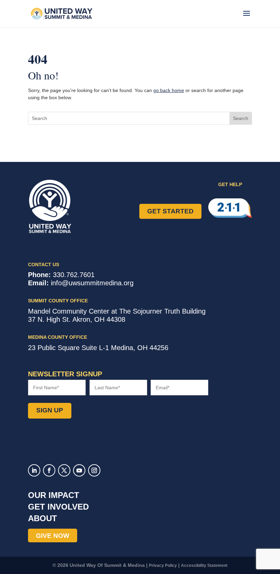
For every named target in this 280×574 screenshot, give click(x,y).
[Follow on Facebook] (49, 470)
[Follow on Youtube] (79, 470)
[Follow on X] (64, 470)
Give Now (52, 535)
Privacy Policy (163, 565)
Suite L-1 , (98, 347)
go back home (168, 90)
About (42, 518)
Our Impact (53, 495)
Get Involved (58, 506)
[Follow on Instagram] (94, 470)
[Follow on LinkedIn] (34, 470)
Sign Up (49, 410)
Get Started (170, 211)
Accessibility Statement (204, 565)
